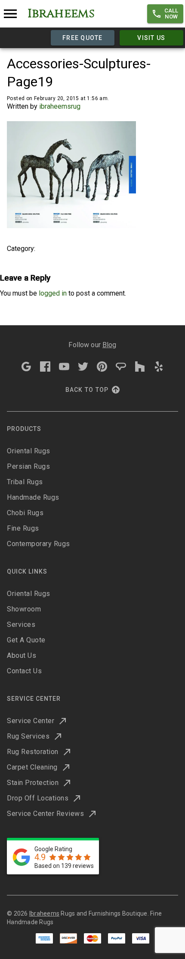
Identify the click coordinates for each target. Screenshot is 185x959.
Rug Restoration (33, 752)
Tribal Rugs (25, 482)
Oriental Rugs (28, 451)
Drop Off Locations (37, 798)
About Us (21, 655)
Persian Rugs (28, 466)
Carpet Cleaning (32, 767)
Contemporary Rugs (38, 544)
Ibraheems (44, 913)
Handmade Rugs (33, 497)
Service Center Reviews (45, 813)
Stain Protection (33, 783)
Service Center (30, 721)
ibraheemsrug (59, 106)
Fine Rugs (23, 528)
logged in (53, 293)
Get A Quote (26, 640)
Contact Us (24, 671)
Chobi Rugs (25, 513)
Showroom (24, 609)
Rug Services (28, 736)
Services (21, 624)
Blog (109, 345)
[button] (165, 13)
